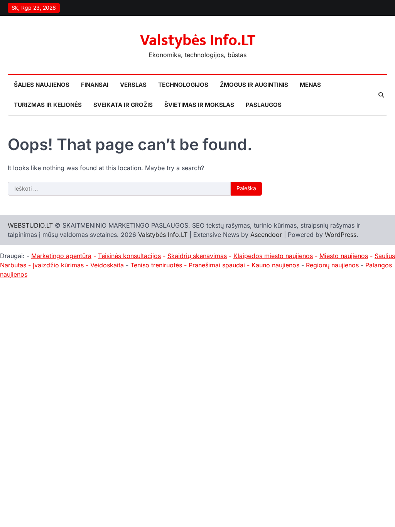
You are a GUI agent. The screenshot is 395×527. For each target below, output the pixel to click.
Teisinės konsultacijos (129, 256)
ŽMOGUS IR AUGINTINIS (254, 84)
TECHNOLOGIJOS (183, 84)
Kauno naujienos (275, 265)
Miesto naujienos (343, 256)
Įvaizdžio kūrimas (58, 265)
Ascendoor (266, 234)
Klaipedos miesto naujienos (273, 256)
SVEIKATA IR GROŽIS (123, 104)
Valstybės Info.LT (197, 40)
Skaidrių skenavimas (197, 256)
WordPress (340, 234)
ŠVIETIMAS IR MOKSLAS (199, 104)
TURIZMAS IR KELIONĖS (48, 104)
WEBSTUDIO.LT (30, 225)
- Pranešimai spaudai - (218, 265)
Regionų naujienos (332, 265)
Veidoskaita (107, 265)
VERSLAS (133, 84)
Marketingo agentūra (61, 256)
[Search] (381, 95)
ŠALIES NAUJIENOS (41, 84)
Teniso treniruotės (156, 265)
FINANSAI (94, 84)
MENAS (310, 84)
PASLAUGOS (264, 104)
